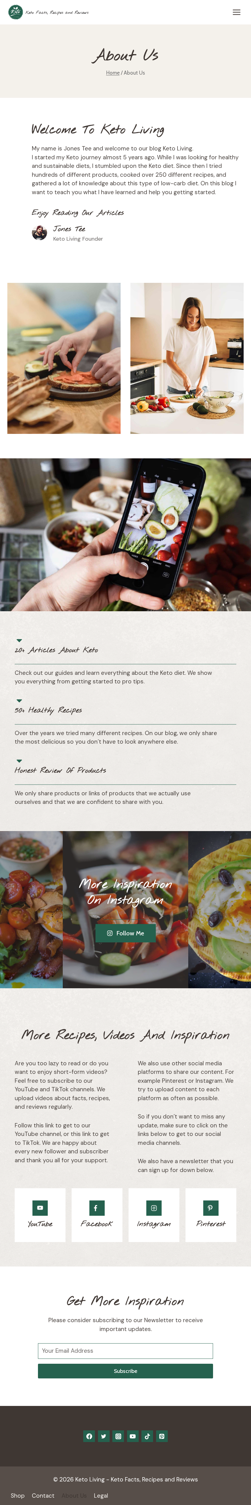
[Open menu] (236, 12)
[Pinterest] (162, 1436)
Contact (43, 1495)
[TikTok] (147, 1436)
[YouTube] (133, 1436)
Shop (18, 1495)
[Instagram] (118, 1436)
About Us (74, 1495)
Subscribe (125, 1371)
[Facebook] (89, 1436)
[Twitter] (104, 1436)
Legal (101, 1495)
